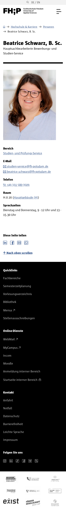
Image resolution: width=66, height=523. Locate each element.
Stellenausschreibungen (19, 318)
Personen (48, 26)
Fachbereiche (12, 278)
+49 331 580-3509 (18, 185)
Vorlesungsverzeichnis (17, 294)
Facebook (12, 242)
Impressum (10, 440)
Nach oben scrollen (20, 253)
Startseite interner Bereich (20, 380)
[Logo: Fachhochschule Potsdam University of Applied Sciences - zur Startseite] (23, 11)
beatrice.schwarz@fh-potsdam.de (29, 171)
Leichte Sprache (13, 432)
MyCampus (10, 347)
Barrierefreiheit (13, 424)
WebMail (9, 339)
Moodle (8, 363)
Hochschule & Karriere (24, 26)
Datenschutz (11, 416)
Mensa (7, 310)
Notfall (7, 408)
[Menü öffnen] (59, 11)
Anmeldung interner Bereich (21, 371)
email (19, 242)
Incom (7, 355)
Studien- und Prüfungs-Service (22, 153)
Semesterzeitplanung (17, 286)
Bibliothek (9, 302)
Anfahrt (8, 400)
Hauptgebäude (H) (26, 197)
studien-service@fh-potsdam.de (27, 166)
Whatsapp (26, 242)
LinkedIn (5, 242)
